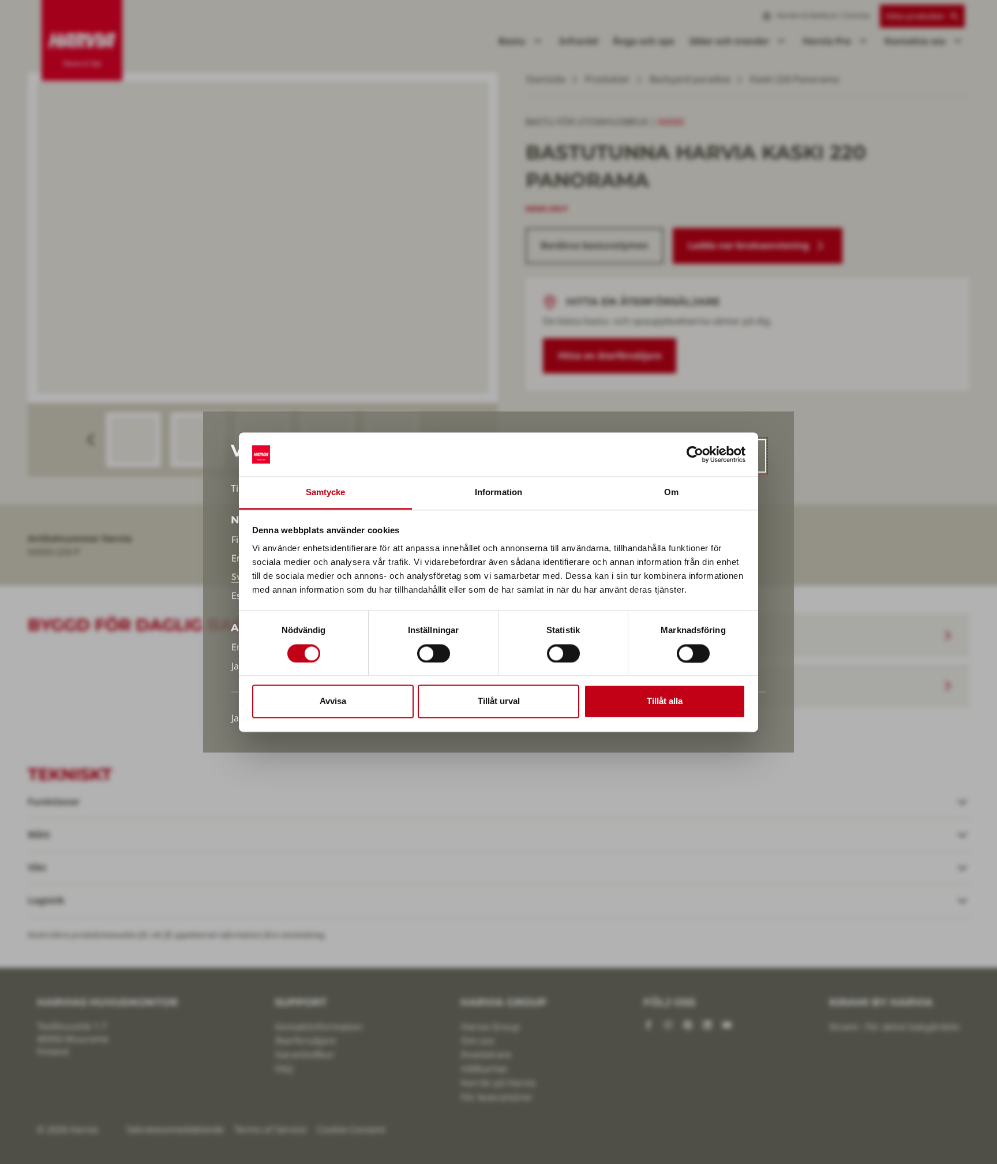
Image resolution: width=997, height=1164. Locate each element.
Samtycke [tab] (326, 492)
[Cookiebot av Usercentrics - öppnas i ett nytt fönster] (694, 454)
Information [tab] (498, 492)
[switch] (433, 653)
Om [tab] (671, 492)
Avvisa (333, 701)
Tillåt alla (665, 701)
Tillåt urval (499, 701)
